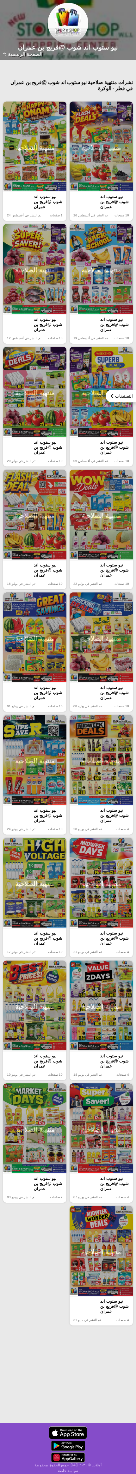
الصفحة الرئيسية (24, 54)
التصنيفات (124, 396)
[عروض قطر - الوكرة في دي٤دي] (68, 1432)
